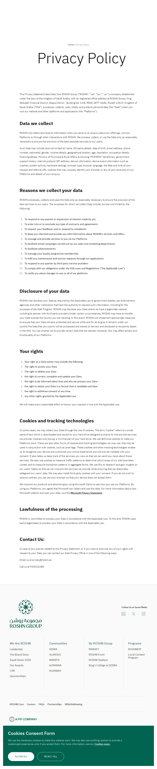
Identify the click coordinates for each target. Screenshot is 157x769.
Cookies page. (102, 744)
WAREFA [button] (54, 660)
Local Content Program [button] (137, 656)
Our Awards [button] (16, 665)
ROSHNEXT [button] (135, 649)
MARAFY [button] (94, 649)
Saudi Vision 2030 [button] (20, 660)
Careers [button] (31, 704)
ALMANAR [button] (55, 665)
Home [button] (71, 44)
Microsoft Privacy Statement (86, 493)
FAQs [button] (41, 704)
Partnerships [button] (55, 704)
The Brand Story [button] (19, 654)
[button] (26, 614)
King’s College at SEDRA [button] (103, 665)
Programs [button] (134, 643)
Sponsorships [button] (18, 676)
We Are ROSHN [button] (20, 643)
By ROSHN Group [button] (101, 643)
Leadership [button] (16, 649)
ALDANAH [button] (55, 671)
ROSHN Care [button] (17, 704)
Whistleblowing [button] (73, 704)
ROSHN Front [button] (97, 654)
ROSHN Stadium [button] (98, 660)
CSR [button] (12, 671)
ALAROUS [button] (55, 654)
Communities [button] (58, 643)
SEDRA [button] (53, 649)
